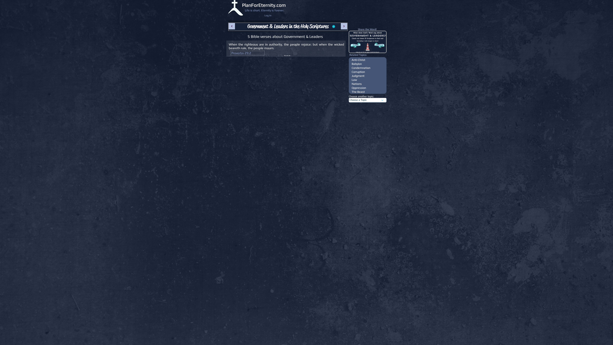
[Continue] (232, 26)
